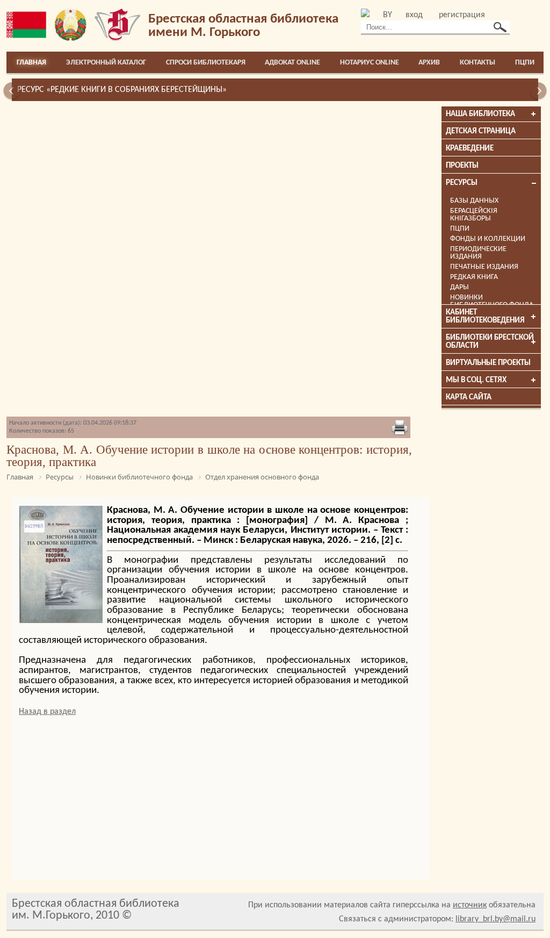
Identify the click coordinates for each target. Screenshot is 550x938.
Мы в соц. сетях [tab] (476, 380)
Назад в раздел (47, 711)
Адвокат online (292, 63)
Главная (31, 63)
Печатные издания (484, 267)
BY (387, 15)
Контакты (477, 63)
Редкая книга (474, 277)
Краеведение (470, 149)
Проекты (462, 166)
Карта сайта (468, 397)
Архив (429, 63)
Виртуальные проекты (488, 363)
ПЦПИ (524, 63)
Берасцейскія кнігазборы (473, 215)
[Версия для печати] (400, 428)
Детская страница (481, 131)
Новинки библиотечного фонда (491, 301)
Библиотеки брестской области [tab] (490, 342)
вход (414, 15)
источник (470, 905)
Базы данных (474, 201)
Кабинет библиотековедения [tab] (485, 317)
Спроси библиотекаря (205, 63)
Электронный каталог (106, 63)
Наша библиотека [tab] (480, 114)
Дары (459, 287)
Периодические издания (478, 253)
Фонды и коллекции (487, 239)
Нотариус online (369, 63)
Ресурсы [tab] (461, 183)
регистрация (462, 15)
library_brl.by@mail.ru (495, 919)
